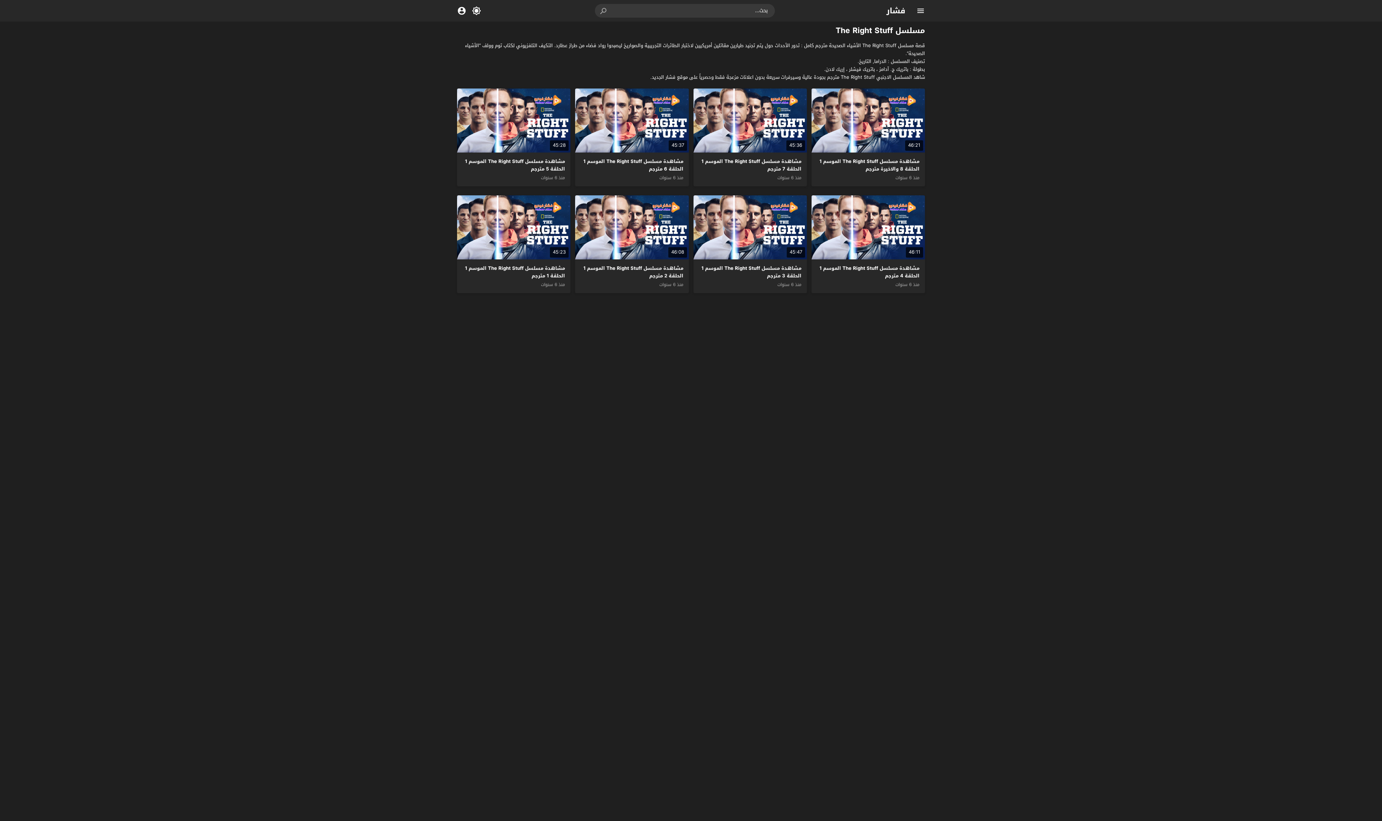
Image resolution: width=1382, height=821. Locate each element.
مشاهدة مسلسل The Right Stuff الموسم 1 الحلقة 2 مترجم (633, 272)
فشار (895, 11)
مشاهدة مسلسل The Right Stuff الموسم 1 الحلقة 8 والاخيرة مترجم (869, 165)
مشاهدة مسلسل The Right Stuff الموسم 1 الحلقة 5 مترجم (515, 165)
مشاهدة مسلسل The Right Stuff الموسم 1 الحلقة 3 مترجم (751, 272)
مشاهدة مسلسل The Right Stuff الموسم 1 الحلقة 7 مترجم (751, 165)
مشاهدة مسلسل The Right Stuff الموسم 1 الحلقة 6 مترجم (633, 165)
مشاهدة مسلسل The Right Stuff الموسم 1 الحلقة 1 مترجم (515, 272)
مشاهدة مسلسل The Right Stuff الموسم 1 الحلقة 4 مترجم (869, 272)
